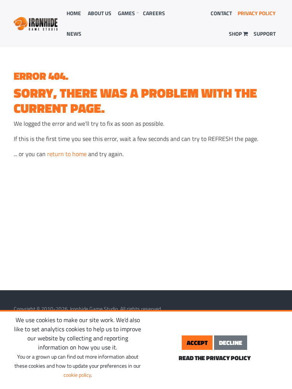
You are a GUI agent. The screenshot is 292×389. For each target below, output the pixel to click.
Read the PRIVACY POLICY (215, 357)
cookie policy (77, 375)
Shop (236, 34)
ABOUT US (99, 13)
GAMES (126, 13)
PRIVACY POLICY (257, 13)
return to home (67, 153)
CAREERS (154, 13)
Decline (230, 342)
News (74, 34)
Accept (197, 342)
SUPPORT (265, 34)
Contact (221, 13)
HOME (74, 13)
